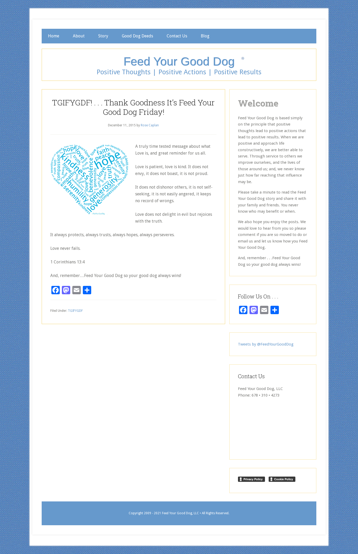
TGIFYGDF (75, 311)
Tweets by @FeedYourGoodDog (266, 344)
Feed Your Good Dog (179, 61)
